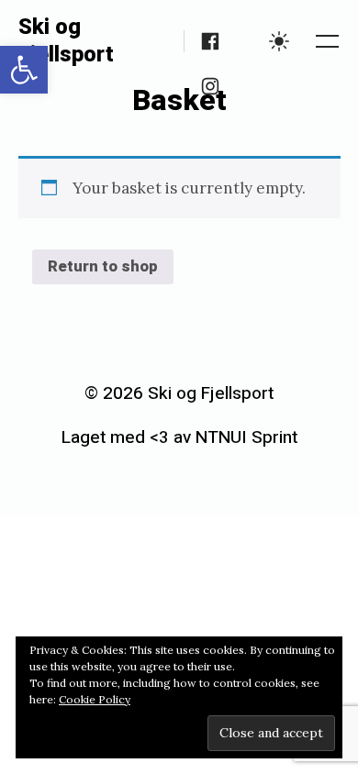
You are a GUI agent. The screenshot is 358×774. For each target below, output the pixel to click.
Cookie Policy (94, 699)
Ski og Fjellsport (66, 41)
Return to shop (103, 266)
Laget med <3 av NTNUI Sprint (179, 437)
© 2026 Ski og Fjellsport (179, 393)
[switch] (279, 41)
